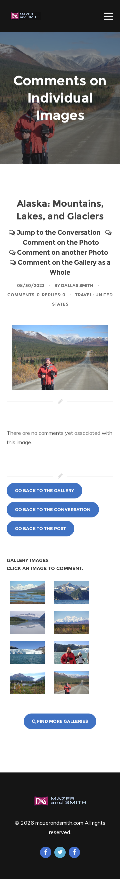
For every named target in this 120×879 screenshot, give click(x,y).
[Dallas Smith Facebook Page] (74, 852)
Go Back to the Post (40, 528)
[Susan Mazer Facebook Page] (45, 852)
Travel (83, 294)
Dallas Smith (77, 285)
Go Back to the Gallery (44, 490)
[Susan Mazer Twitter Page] (60, 852)
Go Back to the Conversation (53, 509)
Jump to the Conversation (58, 232)
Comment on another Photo (62, 252)
